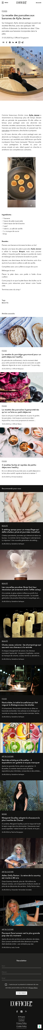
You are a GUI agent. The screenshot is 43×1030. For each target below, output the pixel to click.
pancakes (5, 131)
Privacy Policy (33, 988)
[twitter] (16, 43)
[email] (3, 43)
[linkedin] (13, 43)
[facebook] (6, 43)
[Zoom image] (22, 182)
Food (4, 11)
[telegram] (22, 43)
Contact (21, 1020)
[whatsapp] (19, 43)
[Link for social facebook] (17, 1012)
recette (5, 303)
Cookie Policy (21, 1026)
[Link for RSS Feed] (26, 1012)
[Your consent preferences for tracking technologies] (39, 1026)
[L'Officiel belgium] (21, 2)
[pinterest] (9, 43)
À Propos (21, 1017)
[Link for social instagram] (21, 1012)
